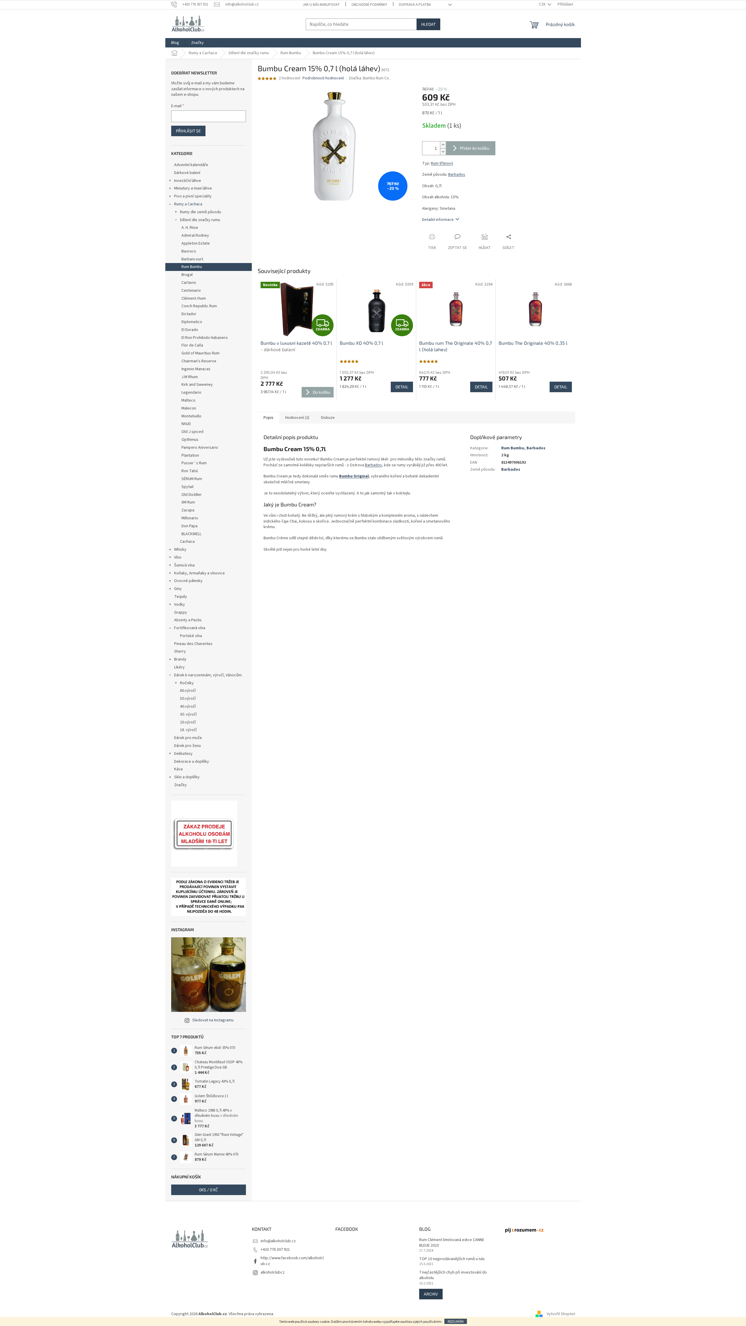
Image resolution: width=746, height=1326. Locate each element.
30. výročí (188, 714)
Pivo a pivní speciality (193, 196)
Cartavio (188, 283)
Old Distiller (191, 495)
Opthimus (189, 440)
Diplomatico (191, 322)
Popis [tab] (268, 418)
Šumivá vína (184, 565)
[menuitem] (175, 42)
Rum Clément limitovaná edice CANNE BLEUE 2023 (451, 1242)
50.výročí (188, 699)
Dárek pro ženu (187, 746)
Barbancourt (192, 259)
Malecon (188, 408)
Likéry (179, 667)
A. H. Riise (189, 228)
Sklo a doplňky (187, 777)
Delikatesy (183, 754)
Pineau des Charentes (193, 644)
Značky (180, 785)
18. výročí (188, 730)
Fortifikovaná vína (189, 628)
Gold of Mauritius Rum (200, 353)
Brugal (187, 275)
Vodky (179, 604)
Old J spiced (192, 432)
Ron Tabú (189, 471)
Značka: (369, 78)
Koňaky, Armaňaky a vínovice (199, 573)
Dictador (188, 314)
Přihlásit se (188, 130)
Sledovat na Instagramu (213, 1020)
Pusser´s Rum (194, 463)
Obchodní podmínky (369, 4)
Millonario (189, 518)
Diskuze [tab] (328, 418)
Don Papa (189, 526)
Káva (178, 769)
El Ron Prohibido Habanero (204, 338)
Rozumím (456, 1321)
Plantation (190, 455)
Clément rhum (193, 298)
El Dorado (189, 330)
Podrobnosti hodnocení (323, 78)
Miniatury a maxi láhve (193, 188)
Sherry (180, 651)
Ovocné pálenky (188, 581)
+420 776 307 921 (275, 1249)
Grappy (180, 612)
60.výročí (188, 691)
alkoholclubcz (273, 1272)
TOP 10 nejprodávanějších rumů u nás (452, 1259)
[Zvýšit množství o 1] (443, 144)
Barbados (456, 175)
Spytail (187, 487)
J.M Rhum (189, 377)
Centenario (191, 290)
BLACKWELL (191, 534)
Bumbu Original (354, 476)
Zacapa (187, 510)
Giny (178, 589)
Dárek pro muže (188, 738)
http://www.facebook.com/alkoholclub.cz (292, 1261)
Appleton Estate (195, 243)
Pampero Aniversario (199, 447)
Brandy (180, 659)
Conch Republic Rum (199, 306)
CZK (542, 4)
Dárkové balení (187, 173)
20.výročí (188, 722)
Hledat (428, 24)
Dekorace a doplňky (191, 761)
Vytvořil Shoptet (561, 1314)
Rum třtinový (442, 163)
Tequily (180, 597)
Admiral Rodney (195, 235)
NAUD (186, 424)
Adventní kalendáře (191, 165)
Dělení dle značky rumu (200, 220)
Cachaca (187, 542)
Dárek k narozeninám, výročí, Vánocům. (208, 675)
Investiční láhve (187, 181)
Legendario (191, 392)
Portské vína (191, 636)
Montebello (191, 416)
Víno (177, 557)
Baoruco (188, 251)
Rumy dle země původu (200, 212)
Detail (401, 386)
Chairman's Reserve (198, 361)
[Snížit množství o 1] (443, 151)
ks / (208, 1189)
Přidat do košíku (474, 148)
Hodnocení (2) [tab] (297, 418)
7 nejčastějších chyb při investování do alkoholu (453, 1275)
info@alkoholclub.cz (278, 1241)
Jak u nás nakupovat (321, 4)
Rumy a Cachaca (188, 204)
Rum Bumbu (191, 267)
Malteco (188, 400)
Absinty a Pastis (188, 620)
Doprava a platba (415, 4)
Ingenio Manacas (195, 369)
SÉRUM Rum (191, 479)
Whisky (180, 549)
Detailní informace (438, 220)
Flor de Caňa (192, 345)
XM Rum (188, 502)
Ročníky (187, 683)
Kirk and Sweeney (197, 385)
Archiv (431, 1293)
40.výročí (188, 706)
